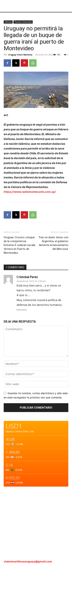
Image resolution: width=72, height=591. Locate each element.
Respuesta (22, 309)
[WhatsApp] (33, 63)
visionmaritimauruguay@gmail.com (28, 561)
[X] (16, 63)
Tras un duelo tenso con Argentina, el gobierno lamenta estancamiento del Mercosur (53, 243)
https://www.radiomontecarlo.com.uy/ (30, 192)
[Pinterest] (24, 63)
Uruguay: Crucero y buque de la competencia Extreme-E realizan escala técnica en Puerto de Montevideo (19, 245)
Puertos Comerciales (23, 22)
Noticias (8, 22)
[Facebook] (7, 63)
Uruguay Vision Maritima (20, 54)
